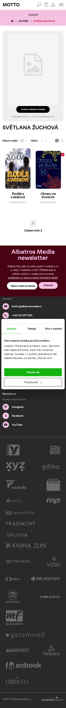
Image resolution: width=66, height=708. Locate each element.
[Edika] (51, 467)
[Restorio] (52, 650)
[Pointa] (50, 597)
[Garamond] (25, 635)
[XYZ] (15, 467)
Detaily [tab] (32, 328)
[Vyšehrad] (18, 561)
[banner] (11, 4)
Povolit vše (33, 372)
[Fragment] (20, 523)
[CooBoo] (55, 450)
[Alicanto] (16, 534)
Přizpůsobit (31, 382)
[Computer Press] (53, 484)
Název (34, 140)
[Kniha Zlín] (26, 545)
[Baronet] (18, 650)
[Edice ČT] (13, 579)
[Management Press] (53, 500)
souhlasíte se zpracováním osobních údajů (33, 277)
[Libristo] (17, 680)
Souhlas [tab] (12, 328)
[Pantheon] (13, 597)
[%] (48, 168)
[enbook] (24, 666)
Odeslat (48, 285)
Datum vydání (10, 140)
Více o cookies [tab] (53, 328)
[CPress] (14, 500)
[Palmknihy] (46, 579)
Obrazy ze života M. (48, 195)
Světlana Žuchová (17, 202)
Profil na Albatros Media (33, 109)
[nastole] (16, 484)
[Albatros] (13, 450)
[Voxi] (53, 561)
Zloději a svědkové (18, 195)
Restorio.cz (9, 393)
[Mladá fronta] (14, 617)
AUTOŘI (23, 21)
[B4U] (20, 512)
